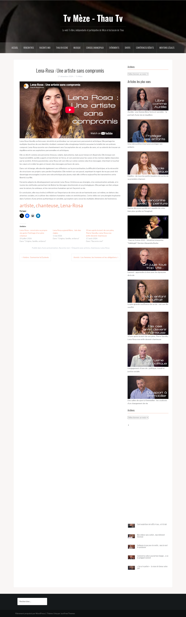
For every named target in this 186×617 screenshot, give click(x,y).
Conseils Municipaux (95, 47)
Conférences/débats (145, 47)
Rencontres (29, 47)
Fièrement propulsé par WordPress (30, 613)
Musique (77, 47)
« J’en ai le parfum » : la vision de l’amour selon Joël (152, 567)
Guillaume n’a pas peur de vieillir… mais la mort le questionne (152, 546)
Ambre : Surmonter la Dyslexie (36, 257)
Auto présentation (50, 248)
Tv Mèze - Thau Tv (93, 18)
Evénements (114, 47)
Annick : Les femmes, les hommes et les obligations (95, 257)
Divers (127, 47)
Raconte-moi (44, 47)
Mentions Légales (166, 47)
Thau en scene (62, 47)
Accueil (15, 47)
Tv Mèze (79, 76)
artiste (27, 205)
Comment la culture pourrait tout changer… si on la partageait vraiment (152, 557)
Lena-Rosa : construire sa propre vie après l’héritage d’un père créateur (33, 233)
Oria (55, 613)
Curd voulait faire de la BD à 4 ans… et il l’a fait (152, 524)
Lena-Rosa (71, 205)
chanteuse (47, 205)
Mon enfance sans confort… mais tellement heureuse (151, 536)
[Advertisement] (148, 478)
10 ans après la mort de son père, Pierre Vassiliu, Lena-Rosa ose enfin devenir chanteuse (100, 233)
